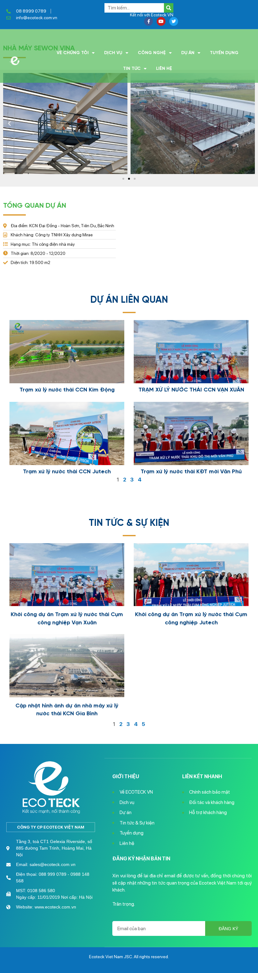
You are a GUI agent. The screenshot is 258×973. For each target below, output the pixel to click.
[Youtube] (161, 21)
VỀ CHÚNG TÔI (73, 53)
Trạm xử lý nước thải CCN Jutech (67, 472)
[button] (123, 179)
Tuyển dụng (224, 53)
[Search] (168, 8)
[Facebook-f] (148, 21)
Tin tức (132, 68)
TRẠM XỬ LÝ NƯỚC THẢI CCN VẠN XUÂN (191, 390)
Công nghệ (152, 53)
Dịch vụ (113, 53)
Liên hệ (164, 68)
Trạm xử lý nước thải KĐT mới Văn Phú (191, 472)
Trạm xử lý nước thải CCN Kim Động (67, 390)
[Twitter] (173, 21)
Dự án (187, 53)
